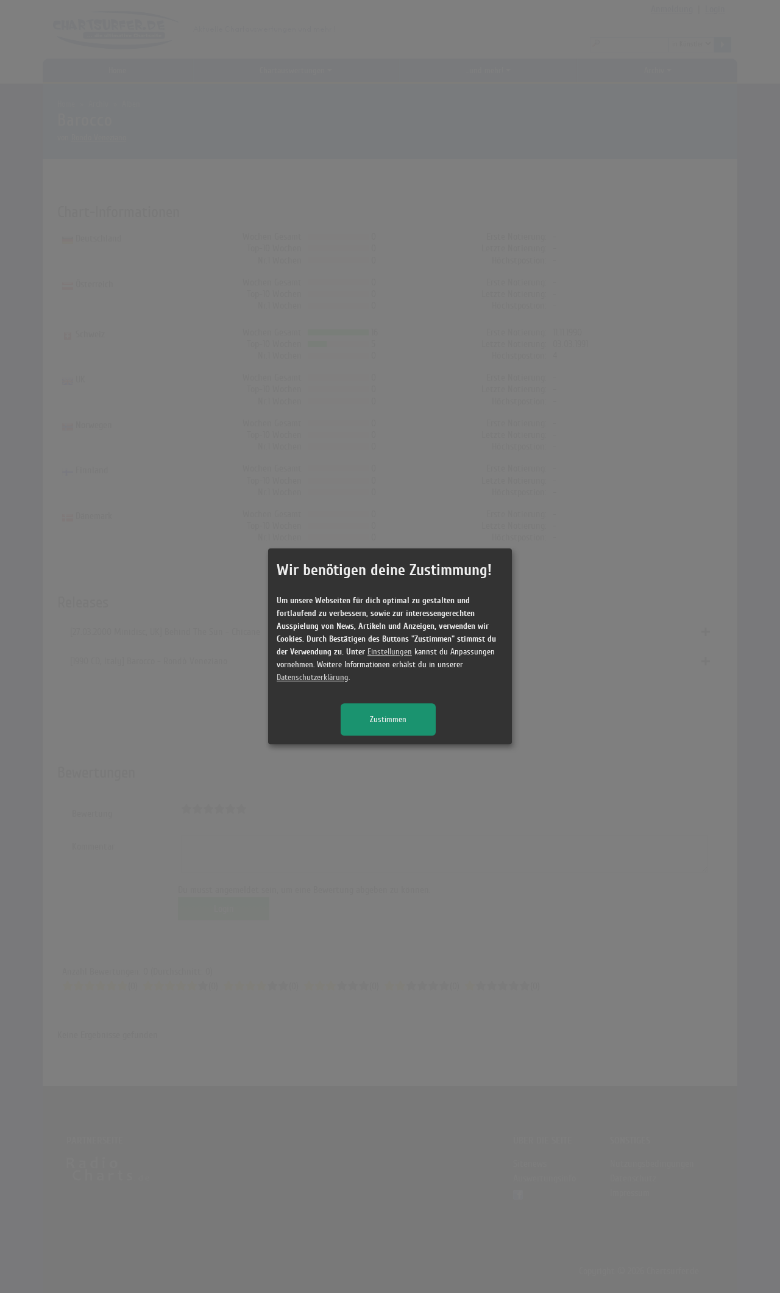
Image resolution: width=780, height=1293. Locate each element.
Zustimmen (388, 720)
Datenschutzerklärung (313, 677)
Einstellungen (389, 652)
